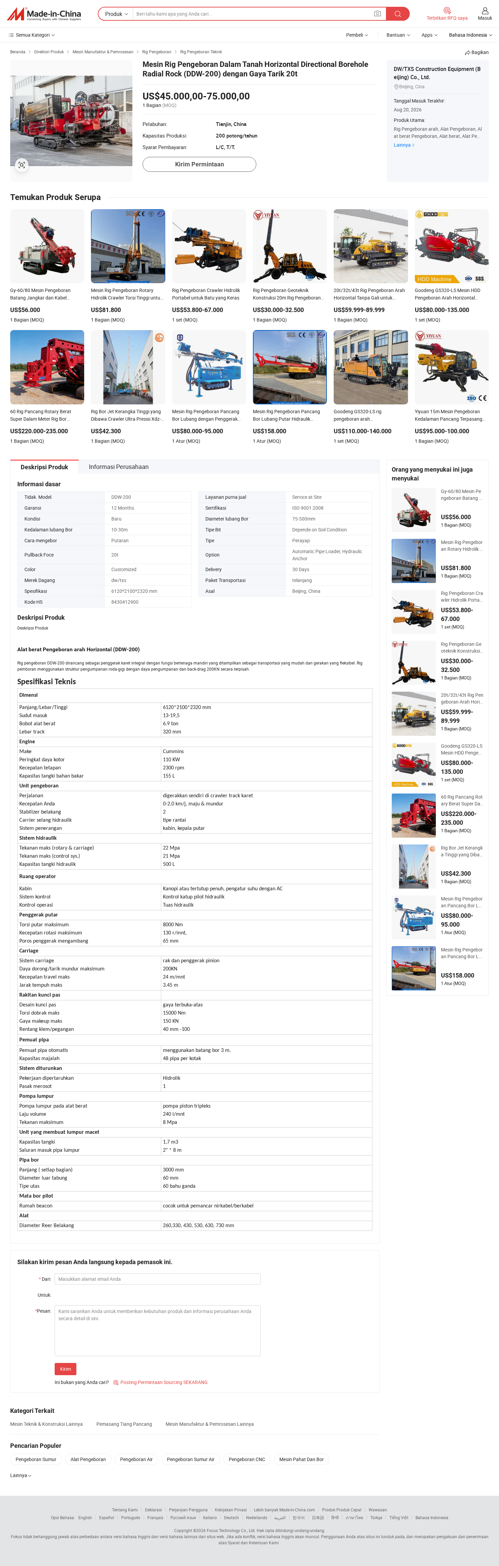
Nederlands (256, 1517)
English (85, 1517)
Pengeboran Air (136, 1459)
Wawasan (378, 1509)
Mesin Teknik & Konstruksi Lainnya (46, 1424)
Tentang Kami (125, 1509)
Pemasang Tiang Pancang (124, 1424)
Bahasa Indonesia (431, 1517)
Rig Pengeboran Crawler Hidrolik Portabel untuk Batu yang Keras (462, 596)
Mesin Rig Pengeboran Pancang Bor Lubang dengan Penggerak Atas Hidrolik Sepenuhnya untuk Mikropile (462, 902)
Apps (427, 35)
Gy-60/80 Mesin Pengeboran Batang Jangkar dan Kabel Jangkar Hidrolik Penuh (461, 495)
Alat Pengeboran (88, 1459)
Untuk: (44, 1295)
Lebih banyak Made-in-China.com (284, 1509)
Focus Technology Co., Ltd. (231, 1530)
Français (155, 1517)
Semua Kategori (33, 35)
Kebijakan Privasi (231, 1509)
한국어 (299, 1517)
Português (130, 1517)
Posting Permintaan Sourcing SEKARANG (160, 1382)
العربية (279, 1517)
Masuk (485, 18)
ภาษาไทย (354, 1517)
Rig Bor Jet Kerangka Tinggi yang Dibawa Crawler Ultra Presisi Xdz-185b (462, 851)
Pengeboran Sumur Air (191, 1459)
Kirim (65, 1369)
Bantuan (396, 35)
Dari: (45, 1279)
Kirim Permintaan (199, 164)
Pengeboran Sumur (36, 1459)
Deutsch (231, 1517)
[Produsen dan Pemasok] (44, 14)
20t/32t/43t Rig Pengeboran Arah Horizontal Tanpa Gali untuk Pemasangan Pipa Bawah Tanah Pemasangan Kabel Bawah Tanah (462, 698)
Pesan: (43, 1311)
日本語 (318, 1517)
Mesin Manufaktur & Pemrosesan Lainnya (210, 1424)
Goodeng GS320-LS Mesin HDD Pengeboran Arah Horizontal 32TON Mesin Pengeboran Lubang (462, 749)
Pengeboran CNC (247, 1459)
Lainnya (402, 145)
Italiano (210, 1517)
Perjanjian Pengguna (188, 1509)
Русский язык (183, 1517)
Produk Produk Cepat (342, 1509)
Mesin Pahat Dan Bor (301, 1459)
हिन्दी (335, 1517)
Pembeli (354, 35)
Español (106, 1517)
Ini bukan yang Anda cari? (82, 1382)
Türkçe (376, 1517)
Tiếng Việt (398, 1517)
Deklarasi (153, 1509)
